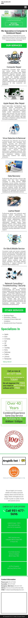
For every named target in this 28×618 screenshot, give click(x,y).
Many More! (7, 362)
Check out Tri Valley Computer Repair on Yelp (14, 478)
